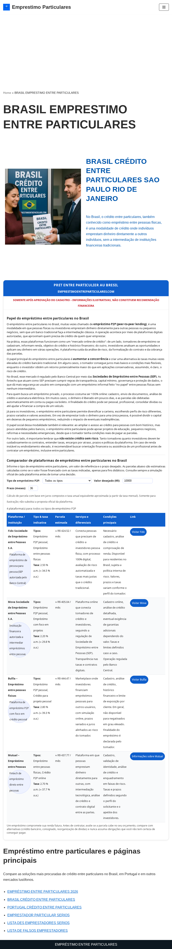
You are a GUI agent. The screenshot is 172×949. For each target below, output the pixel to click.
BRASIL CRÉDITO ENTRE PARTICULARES (41, 899)
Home (7, 92)
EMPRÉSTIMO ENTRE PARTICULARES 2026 (42, 891)
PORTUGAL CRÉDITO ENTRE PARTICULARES (44, 907)
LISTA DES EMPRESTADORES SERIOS (38, 923)
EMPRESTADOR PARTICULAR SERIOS (38, 915)
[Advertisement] (86, 46)
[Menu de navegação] (164, 7)
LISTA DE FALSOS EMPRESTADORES (37, 930)
